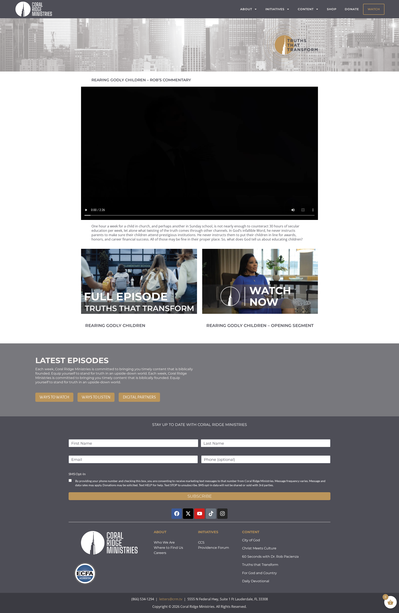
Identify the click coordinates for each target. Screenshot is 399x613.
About (246, 9)
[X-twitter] (188, 513)
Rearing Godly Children (115, 325)
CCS (201, 542)
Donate (352, 9)
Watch (374, 9)
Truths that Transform (260, 565)
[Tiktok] (211, 513)
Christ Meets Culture (259, 548)
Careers (160, 553)
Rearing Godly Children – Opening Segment (260, 325)
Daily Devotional (255, 581)
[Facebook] (176, 513)
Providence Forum (213, 548)
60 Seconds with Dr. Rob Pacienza (270, 557)
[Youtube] (199, 513)
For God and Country (259, 573)
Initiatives (274, 9)
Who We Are (164, 542)
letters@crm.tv (170, 599)
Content (306, 9)
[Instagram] (222, 513)
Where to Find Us (168, 548)
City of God (251, 540)
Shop (331, 9)
